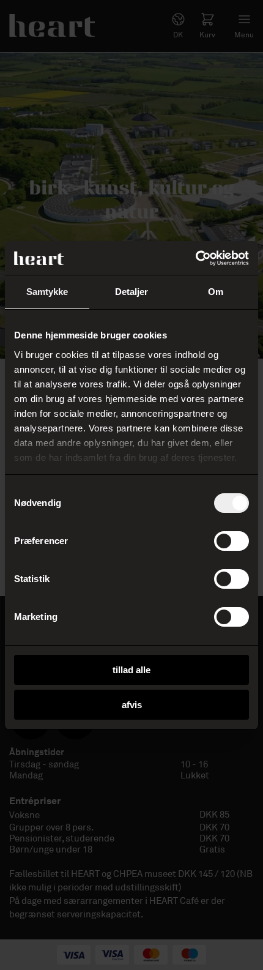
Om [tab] (215, 291)
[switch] (231, 541)
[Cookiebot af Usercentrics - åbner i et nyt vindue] (195, 258)
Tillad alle (131, 670)
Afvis (132, 705)
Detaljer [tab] (132, 291)
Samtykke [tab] (47, 291)
